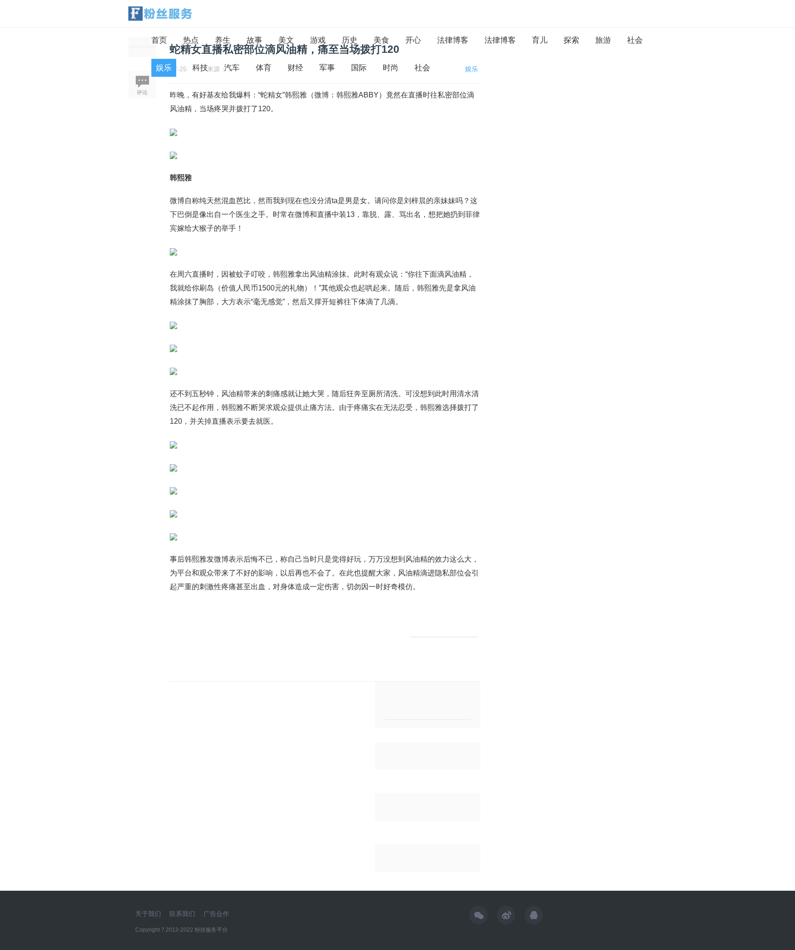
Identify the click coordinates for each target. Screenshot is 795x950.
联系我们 (182, 913)
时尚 (390, 67)
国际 (359, 67)
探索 (571, 40)
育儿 (539, 40)
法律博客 (452, 40)
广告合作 (216, 913)
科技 (200, 67)
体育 (263, 67)
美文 (286, 40)
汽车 (232, 67)
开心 (413, 40)
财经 (295, 67)
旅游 (603, 40)
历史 (349, 40)
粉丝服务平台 (211, 930)
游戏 (318, 40)
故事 (254, 40)
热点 (191, 40)
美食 (381, 40)
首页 (159, 40)
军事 (327, 67)
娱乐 (164, 67)
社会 (635, 40)
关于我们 (148, 913)
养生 (222, 40)
